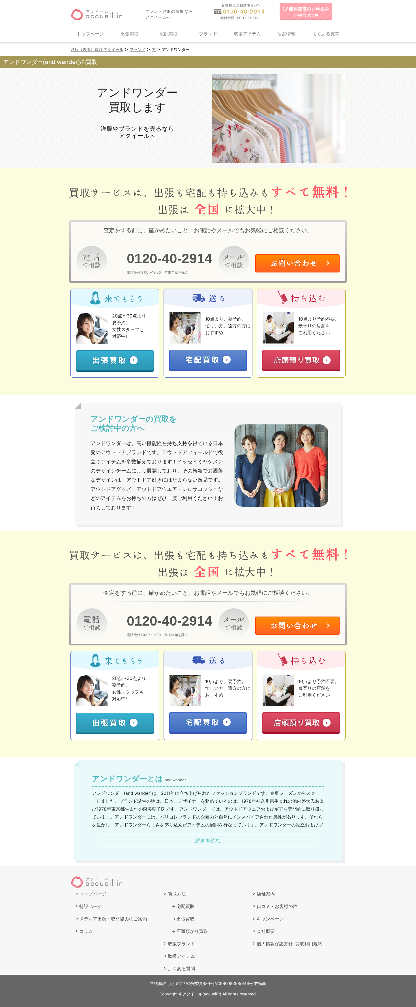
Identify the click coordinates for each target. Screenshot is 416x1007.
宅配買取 (169, 33)
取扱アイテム (247, 33)
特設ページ (90, 906)
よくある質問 (325, 33)
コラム (86, 931)
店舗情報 (286, 33)
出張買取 (130, 33)
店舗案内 (266, 894)
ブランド (208, 33)
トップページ (90, 33)
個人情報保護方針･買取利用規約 (289, 943)
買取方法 (177, 894)
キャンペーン (270, 919)
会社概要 (266, 931)
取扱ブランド (181, 943)
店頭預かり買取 (192, 931)
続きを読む (208, 840)
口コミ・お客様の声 (277, 906)
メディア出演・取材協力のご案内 (113, 919)
